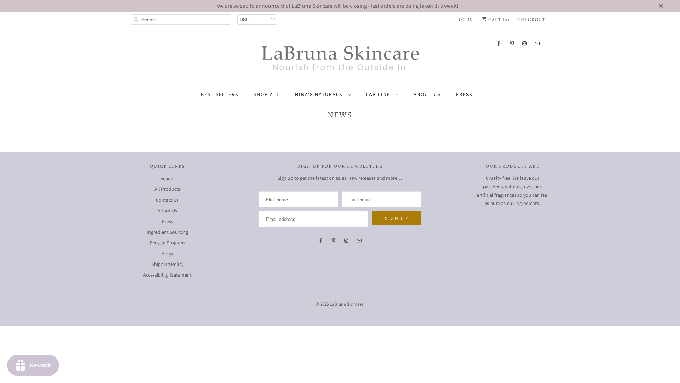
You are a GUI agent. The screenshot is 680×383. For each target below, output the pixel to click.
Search (167, 178)
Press (464, 94)
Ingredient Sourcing (167, 232)
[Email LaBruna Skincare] (537, 43)
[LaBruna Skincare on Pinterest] (511, 43)
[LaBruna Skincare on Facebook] (499, 43)
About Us (427, 94)
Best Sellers (219, 94)
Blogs (167, 253)
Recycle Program (167, 242)
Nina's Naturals (319, 94)
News (340, 115)
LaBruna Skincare (346, 304)
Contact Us (167, 200)
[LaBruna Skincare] (340, 55)
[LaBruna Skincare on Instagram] (524, 43)
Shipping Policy (167, 264)
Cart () (498, 19)
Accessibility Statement (167, 275)
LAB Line (379, 94)
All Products (167, 189)
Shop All (267, 94)
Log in (465, 19)
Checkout (531, 19)
